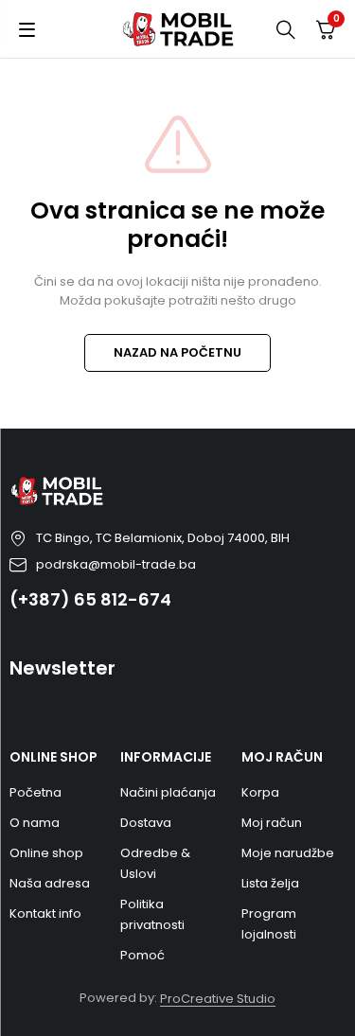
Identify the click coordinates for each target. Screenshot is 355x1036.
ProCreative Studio (217, 999)
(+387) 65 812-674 (90, 599)
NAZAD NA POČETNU (177, 352)
